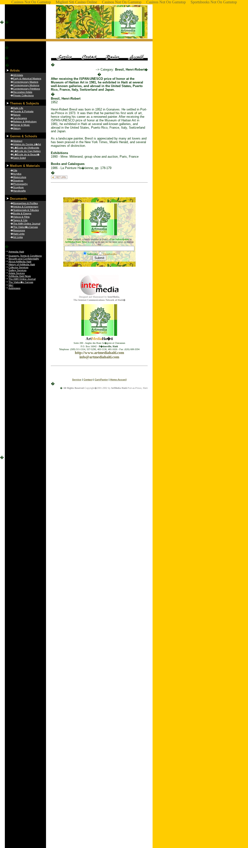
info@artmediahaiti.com (99, 357)
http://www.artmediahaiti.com (99, 353)
